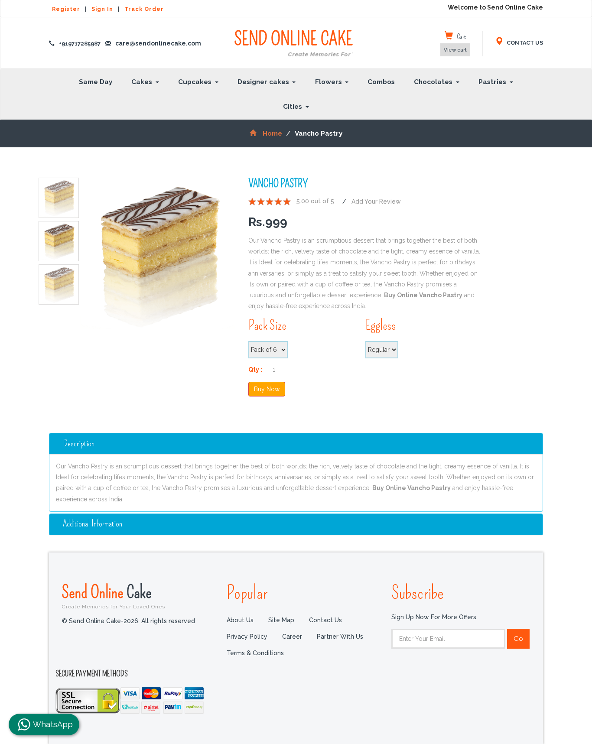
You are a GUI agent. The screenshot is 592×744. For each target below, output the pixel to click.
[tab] (296, 443)
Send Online (113, 596)
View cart (455, 50)
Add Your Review (376, 201)
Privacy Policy (247, 636)
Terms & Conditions (255, 653)
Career (292, 636)
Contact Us (325, 620)
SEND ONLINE (293, 43)
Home (272, 133)
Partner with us (340, 636)
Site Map (281, 620)
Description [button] (78, 443)
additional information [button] (92, 524)
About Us (240, 620)
